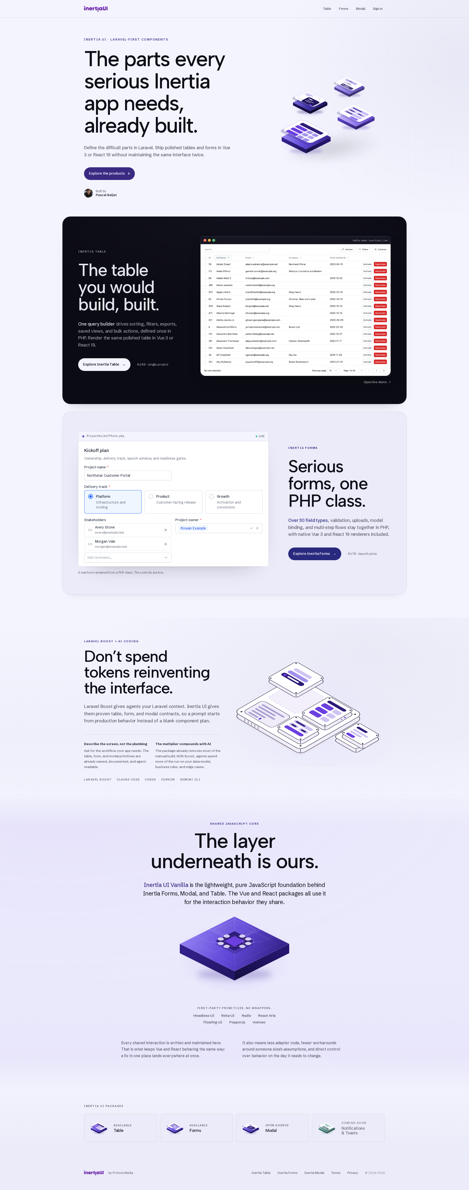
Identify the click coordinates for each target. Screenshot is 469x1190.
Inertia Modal (314, 1173)
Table (327, 9)
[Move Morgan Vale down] (158, 544)
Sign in (378, 9)
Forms (343, 9)
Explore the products (109, 173)
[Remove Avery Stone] (166, 530)
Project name (96, 467)
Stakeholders (95, 520)
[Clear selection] (257, 528)
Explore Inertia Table (104, 364)
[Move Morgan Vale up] (151, 544)
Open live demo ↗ (377, 382)
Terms (336, 1173)
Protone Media (123, 1173)
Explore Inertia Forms (314, 554)
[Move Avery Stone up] (151, 530)
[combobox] (122, 557)
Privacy (352, 1173)
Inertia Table (261, 1173)
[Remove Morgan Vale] (166, 544)
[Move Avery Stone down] (158, 530)
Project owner (188, 520)
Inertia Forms (287, 1173)
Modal (360, 9)
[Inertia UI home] (95, 8)
